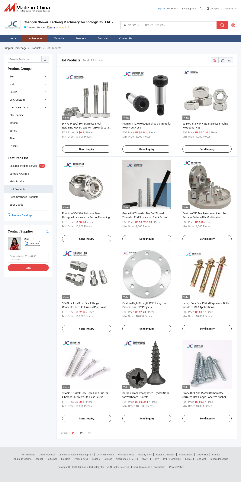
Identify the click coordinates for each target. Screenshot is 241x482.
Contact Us (125, 38)
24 (73, 432)
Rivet (12, 138)
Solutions (81, 38)
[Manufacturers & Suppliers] (28, 7)
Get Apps (214, 8)
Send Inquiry (86, 149)
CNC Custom (17, 99)
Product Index (185, 454)
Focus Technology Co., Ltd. (96, 466)
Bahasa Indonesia (219, 458)
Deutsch (108, 458)
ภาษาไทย (176, 458)
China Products (47, 454)
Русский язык (81, 458)
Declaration (159, 466)
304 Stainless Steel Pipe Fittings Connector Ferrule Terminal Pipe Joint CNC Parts (84, 307)
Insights (216, 454)
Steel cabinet (17, 115)
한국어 (145, 458)
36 (81, 432)
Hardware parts (19, 107)
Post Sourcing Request (233, 25)
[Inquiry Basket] (202, 8)
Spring (13, 130)
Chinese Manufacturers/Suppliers (76, 454)
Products (37, 38)
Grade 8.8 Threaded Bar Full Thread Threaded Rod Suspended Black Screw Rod (144, 217)
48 (89, 432)
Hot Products (28, 454)
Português (52, 458)
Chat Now (34, 243)
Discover (103, 38)
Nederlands (122, 458)
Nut (12, 84)
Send (28, 267)
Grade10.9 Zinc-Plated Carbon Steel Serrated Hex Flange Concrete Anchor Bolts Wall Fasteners (204, 397)
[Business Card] (47, 231)
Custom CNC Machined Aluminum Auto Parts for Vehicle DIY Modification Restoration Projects (205, 217)
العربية (135, 458)
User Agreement (141, 466)
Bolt (12, 76)
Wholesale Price (126, 454)
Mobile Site (202, 454)
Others (14, 146)
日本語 (156, 458)
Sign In (161, 8)
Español (38, 458)
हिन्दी (165, 458)
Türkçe (188, 458)
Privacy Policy (176, 466)
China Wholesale (105, 454)
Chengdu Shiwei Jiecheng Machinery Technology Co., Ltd (67, 22)
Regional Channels (165, 454)
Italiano (96, 458)
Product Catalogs (22, 215)
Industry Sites (145, 454)
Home (12, 38)
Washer (14, 123)
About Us (59, 38)
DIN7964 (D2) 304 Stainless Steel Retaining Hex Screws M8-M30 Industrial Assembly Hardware (85, 127)
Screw (13, 92)
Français (65, 458)
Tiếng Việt (200, 458)
